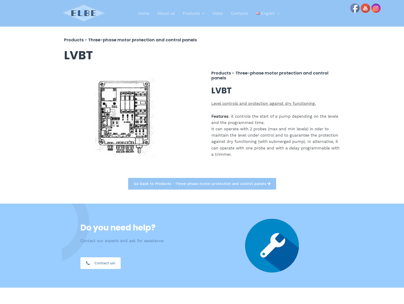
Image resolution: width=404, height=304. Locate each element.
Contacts (239, 13)
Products (191, 13)
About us (166, 13)
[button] (202, 13)
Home (143, 13)
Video (218, 13)
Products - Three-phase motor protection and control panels (130, 40)
